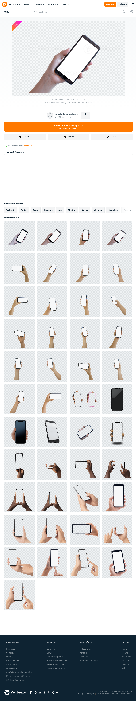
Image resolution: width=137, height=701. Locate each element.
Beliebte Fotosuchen (56, 664)
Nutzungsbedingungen (83, 693)
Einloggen (121, 4)
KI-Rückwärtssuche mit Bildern (20, 672)
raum (35, 210)
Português (124, 656)
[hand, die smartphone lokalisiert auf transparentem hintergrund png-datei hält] (19, 236)
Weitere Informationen (16, 152)
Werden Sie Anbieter (88, 660)
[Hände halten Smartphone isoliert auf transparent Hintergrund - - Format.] (85, 432)
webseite (10, 210)
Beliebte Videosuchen (56, 668)
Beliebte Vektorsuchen (57, 660)
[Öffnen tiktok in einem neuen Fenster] (48, 692)
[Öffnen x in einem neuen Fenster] (53, 692)
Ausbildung (11, 664)
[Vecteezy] (4, 4)
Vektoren (13, 4)
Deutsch (123, 660)
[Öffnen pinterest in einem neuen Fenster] (44, 692)
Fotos (26, 4)
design (24, 210)
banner (84, 210)
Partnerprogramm (55, 656)
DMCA (49, 653)
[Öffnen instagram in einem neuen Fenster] (36, 692)
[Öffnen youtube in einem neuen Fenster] (57, 692)
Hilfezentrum (85, 649)
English (123, 649)
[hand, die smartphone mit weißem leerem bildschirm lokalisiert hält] (19, 268)
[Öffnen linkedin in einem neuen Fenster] (40, 692)
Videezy (9, 656)
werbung (98, 210)
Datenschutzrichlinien (103, 693)
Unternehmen (12, 660)
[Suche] (122, 11)
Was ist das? (28, 146)
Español (123, 653)
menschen (113, 210)
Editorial (52, 4)
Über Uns (83, 656)
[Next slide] (126, 210)
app (60, 210)
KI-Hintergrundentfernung (18, 676)
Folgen (84, 117)
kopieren (48, 210)
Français (123, 664)
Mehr (64, 4)
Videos (39, 4)
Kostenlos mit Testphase (67, 126)
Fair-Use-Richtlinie (121, 693)
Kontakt (82, 653)
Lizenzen (50, 649)
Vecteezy (10, 653)
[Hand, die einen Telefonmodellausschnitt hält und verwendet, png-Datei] (85, 497)
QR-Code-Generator (15, 680)
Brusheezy (10, 649)
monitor (72, 210)
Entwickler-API (12, 668)
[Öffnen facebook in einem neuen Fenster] (31, 692)
